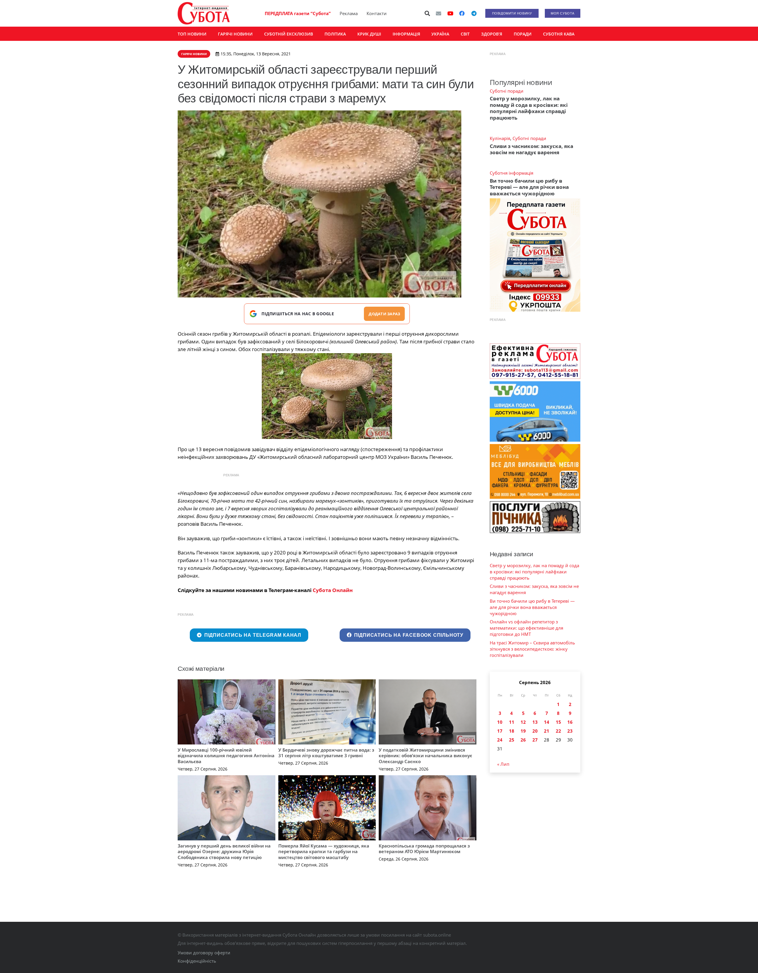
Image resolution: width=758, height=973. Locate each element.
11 (511, 722)
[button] (427, 13)
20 (535, 731)
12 (523, 722)
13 (535, 722)
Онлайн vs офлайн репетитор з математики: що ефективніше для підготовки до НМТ (526, 628)
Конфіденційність (197, 961)
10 (499, 722)
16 (570, 722)
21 (546, 731)
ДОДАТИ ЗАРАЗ (384, 313)
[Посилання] (204, 13)
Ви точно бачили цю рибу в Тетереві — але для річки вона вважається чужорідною (529, 187)
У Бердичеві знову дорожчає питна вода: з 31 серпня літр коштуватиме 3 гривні (326, 753)
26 (523, 740)
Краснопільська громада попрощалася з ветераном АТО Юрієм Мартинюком (424, 849)
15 (558, 722)
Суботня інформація (511, 173)
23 (570, 731)
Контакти (377, 13)
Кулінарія (500, 138)
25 (511, 740)
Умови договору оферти (204, 953)
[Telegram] (473, 13)
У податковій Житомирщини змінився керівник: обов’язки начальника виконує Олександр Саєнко (425, 755)
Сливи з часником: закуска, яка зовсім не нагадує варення (531, 149)
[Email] (438, 13)
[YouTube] (450, 13)
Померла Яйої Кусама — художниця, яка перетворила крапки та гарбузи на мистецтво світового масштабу (323, 851)
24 (499, 740)
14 (546, 722)
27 (535, 740)
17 (499, 731)
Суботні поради (506, 91)
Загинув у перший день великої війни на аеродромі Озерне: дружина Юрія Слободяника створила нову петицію (224, 851)
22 (558, 731)
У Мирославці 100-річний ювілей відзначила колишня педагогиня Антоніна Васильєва (226, 755)
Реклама (349, 13)
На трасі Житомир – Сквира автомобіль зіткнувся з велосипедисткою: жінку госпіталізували (532, 649)
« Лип (503, 764)
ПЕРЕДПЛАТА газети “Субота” (298, 13)
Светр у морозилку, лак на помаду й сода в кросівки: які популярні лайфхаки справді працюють (529, 108)
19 (523, 731)
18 (511, 731)
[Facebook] (462, 13)
